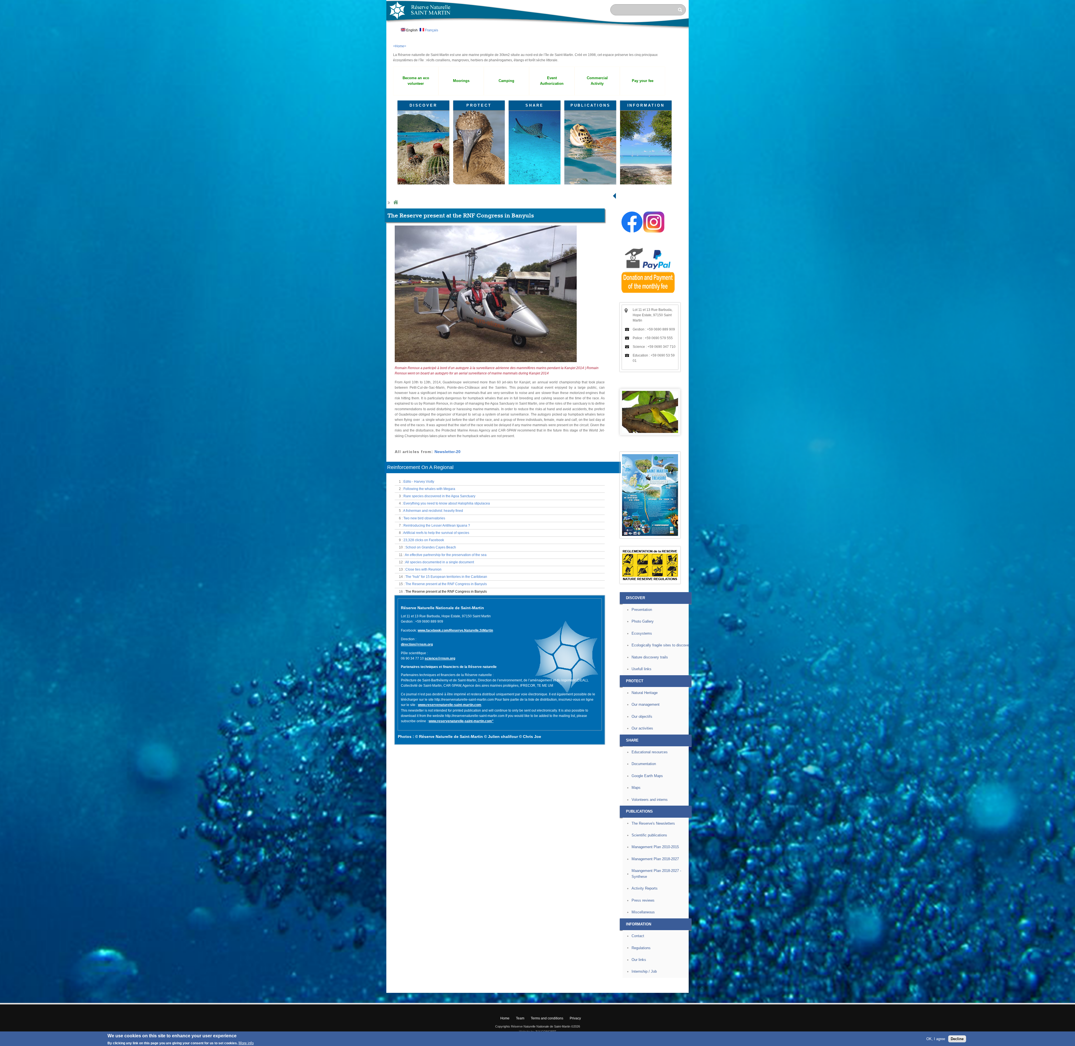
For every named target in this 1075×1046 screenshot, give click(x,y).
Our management (646, 704)
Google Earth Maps (647, 776)
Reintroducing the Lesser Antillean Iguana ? (436, 525)
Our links (639, 960)
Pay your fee (642, 81)
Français (431, 30)
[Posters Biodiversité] (650, 535)
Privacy (575, 1018)
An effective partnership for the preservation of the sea (446, 555)
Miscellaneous (643, 912)
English (411, 30)
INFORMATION (646, 105)
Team (520, 1018)
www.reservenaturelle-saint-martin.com (449, 705)
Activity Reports (645, 888)
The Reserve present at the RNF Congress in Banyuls (446, 584)
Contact (638, 936)
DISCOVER (423, 105)
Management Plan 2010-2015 (655, 847)
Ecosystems (642, 633)
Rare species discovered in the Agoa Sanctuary (439, 496)
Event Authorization (552, 81)
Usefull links (641, 669)
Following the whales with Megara (429, 489)
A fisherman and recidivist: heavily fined (433, 511)
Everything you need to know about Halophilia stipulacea (446, 503)
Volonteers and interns (650, 800)
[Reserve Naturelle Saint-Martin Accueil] (537, 29)
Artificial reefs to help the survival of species (436, 533)
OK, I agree (935, 1039)
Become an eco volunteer (416, 81)
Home (395, 202)
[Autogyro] (486, 364)
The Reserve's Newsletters (653, 823)
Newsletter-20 (447, 451)
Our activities (642, 728)
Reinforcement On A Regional (420, 467)
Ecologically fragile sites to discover (661, 645)
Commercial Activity (597, 81)
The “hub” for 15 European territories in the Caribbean (446, 577)
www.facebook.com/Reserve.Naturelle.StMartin (455, 630)
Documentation (644, 764)
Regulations (641, 948)
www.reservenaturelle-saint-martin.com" (461, 721)
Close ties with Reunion (423, 569)
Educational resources (650, 752)
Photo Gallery (643, 621)
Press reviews (643, 900)
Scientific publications (649, 835)
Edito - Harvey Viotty (418, 482)
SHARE (534, 105)
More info (246, 1043)
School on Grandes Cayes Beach (430, 547)
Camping (506, 81)
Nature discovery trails (650, 657)
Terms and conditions (547, 1018)
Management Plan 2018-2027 (655, 859)
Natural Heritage (645, 693)
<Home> (399, 46)
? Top (701, 988)
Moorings (461, 81)
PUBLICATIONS (591, 105)
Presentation (642, 610)
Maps (636, 787)
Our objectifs (642, 716)
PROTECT (478, 105)
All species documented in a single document (439, 562)
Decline (957, 1039)
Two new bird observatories (424, 518)
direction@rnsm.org (417, 644)
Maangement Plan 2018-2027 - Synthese (656, 874)
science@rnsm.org (440, 658)
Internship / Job (644, 971)
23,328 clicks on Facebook (423, 540)
